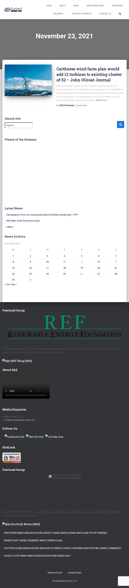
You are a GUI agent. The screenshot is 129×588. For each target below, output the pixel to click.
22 (13, 274)
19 (81, 268)
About (62, 6)
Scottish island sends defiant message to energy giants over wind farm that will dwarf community (62, 548)
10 (47, 262)
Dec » (14, 284)
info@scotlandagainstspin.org (20, 420)
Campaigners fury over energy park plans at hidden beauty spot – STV (42, 214)
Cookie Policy (74, 573)
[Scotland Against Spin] (13, 10)
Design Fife (71, 581)
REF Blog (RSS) (21, 361)
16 (30, 268)
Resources (117, 6)
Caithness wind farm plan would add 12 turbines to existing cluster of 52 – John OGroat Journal (89, 74)
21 (116, 268)
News (76, 6)
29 (13, 279)
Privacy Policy (55, 573)
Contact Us (105, 14)
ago (81, 105)
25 (64, 274)
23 (30, 274)
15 (13, 268)
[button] (63, 14)
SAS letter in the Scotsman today (23, 220)
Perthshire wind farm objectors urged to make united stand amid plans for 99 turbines (55, 533)
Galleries (58, 14)
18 (64, 268)
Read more (101, 100)
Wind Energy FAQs (95, 6)
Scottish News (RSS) (25, 524)
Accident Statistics (82, 14)
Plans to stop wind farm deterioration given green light (37, 556)
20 (98, 268)
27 (98, 274)
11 (64, 262)
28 (116, 274)
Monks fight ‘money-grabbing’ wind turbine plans (33, 540)
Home (49, 6)
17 (47, 268)
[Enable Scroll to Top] (123, 582)
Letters (9, 227)
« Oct (7, 284)
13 (98, 262)
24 (47, 274)
